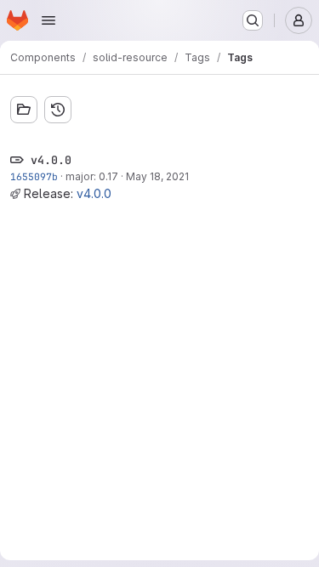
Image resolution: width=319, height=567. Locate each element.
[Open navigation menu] (48, 20)
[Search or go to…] (252, 20)
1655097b (34, 176)
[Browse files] (23, 109)
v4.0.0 (94, 193)
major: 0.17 (92, 176)
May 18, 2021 (157, 176)
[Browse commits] (57, 109)
